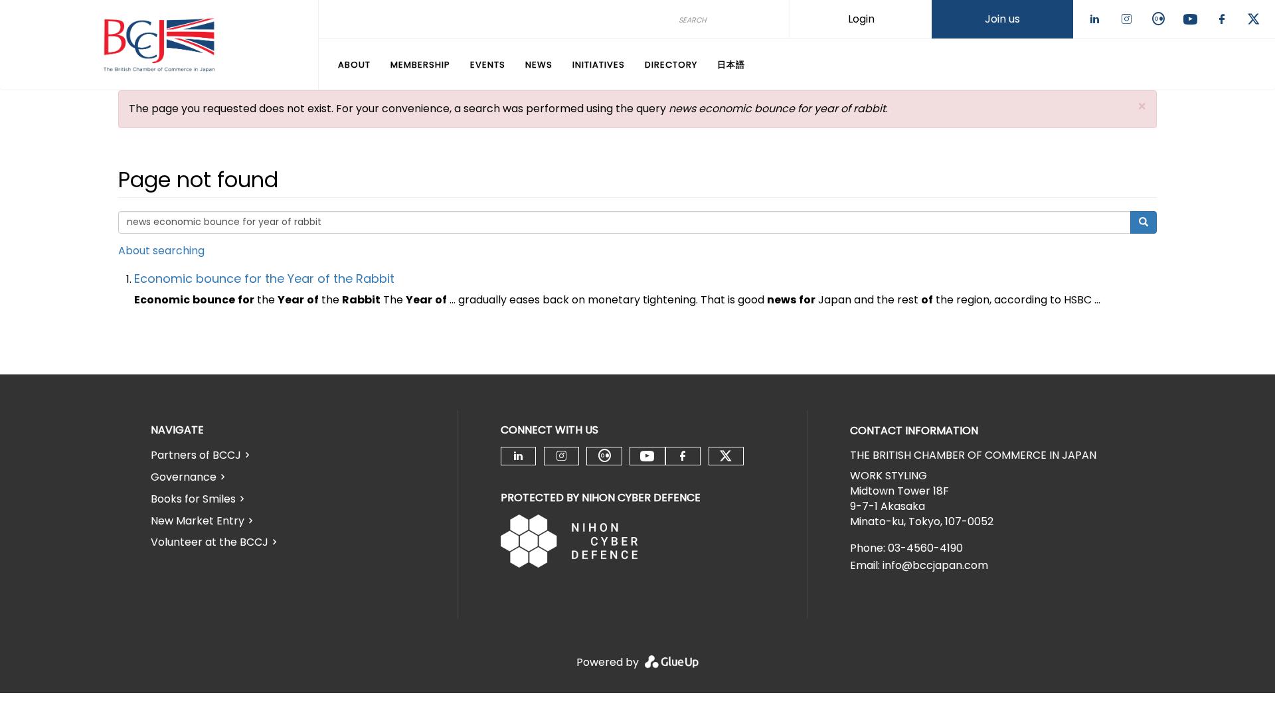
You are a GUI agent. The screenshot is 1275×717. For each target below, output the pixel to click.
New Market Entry (197, 520)
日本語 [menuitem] (731, 64)
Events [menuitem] (487, 64)
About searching (161, 250)
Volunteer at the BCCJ (209, 542)
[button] (1142, 107)
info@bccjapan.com (935, 565)
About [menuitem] (354, 64)
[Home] (159, 45)
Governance (183, 477)
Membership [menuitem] (420, 64)
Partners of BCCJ (196, 455)
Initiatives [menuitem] (598, 64)
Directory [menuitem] (671, 64)
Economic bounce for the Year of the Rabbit (264, 278)
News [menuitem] (538, 64)
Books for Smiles (193, 499)
